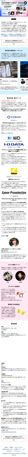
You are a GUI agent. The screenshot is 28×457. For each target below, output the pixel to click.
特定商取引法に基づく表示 (8, 449)
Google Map (15, 333)
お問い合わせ (9, 451)
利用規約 (11, 447)
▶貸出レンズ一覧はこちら (7, 133)
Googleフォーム (12, 368)
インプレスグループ (17, 451)
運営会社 (6, 447)
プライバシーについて (18, 447)
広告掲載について (17, 449)
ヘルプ (23, 449)
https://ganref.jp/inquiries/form (8, 432)
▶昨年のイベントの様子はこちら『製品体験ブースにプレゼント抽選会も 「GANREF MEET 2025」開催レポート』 (13, 35)
